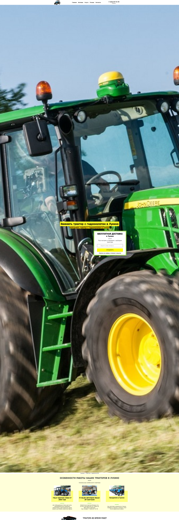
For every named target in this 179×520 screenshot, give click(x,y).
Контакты (98, 2)
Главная (74, 2)
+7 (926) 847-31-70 (113, 2)
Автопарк (80, 2)
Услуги (86, 2)
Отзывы (92, 2)
